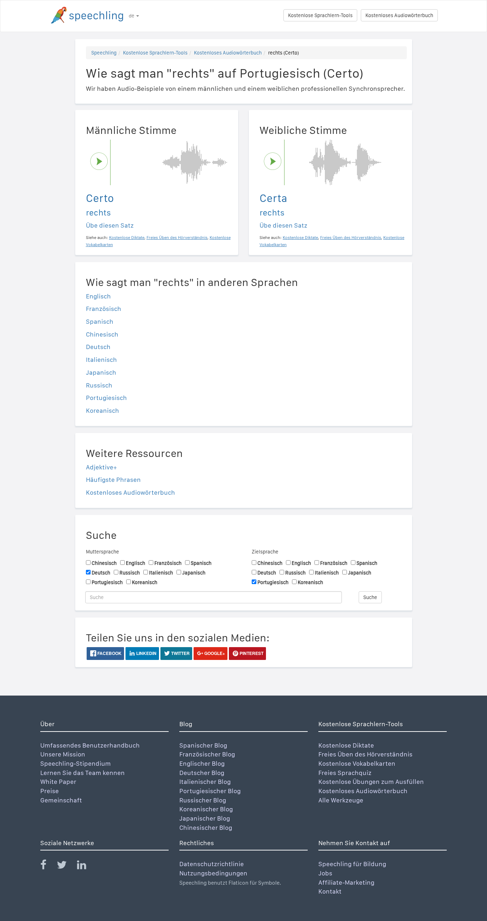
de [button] (132, 16)
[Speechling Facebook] (47, 866)
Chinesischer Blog (205, 827)
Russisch (99, 385)
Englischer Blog (202, 763)
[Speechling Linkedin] (86, 866)
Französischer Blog (207, 754)
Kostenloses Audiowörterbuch (399, 15)
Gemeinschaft (61, 800)
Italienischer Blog (205, 781)
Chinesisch (102, 334)
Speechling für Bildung (352, 864)
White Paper (58, 781)
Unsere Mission (62, 754)
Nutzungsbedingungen (213, 873)
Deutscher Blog (201, 772)
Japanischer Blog (204, 818)
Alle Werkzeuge (340, 800)
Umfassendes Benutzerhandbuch (90, 745)
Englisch (98, 296)
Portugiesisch (106, 397)
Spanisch (99, 321)
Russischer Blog (202, 800)
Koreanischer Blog (206, 809)
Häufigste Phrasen (113, 479)
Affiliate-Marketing (346, 882)
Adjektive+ (101, 467)
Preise (49, 791)
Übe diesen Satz (110, 225)
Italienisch (101, 359)
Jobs (325, 873)
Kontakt (330, 891)
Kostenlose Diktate (346, 745)
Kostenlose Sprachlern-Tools (320, 15)
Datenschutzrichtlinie (211, 864)
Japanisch (101, 372)
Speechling (104, 53)
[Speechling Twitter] (66, 866)
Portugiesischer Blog (210, 791)
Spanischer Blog (203, 745)
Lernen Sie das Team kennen (82, 772)
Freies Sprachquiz (344, 772)
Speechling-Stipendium (75, 763)
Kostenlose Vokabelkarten (356, 763)
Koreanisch (102, 410)
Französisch (103, 308)
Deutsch (98, 346)
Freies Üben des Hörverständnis (365, 754)
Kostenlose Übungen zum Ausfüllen (371, 781)
